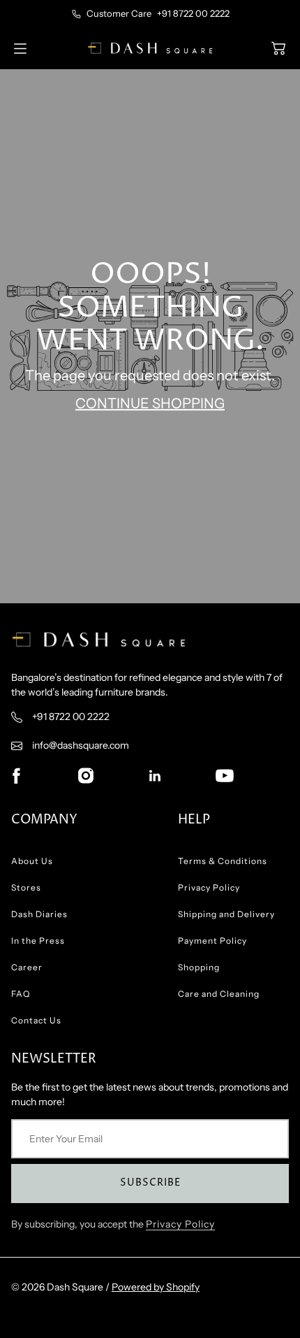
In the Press (38, 940)
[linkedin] (155, 775)
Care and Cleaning (219, 993)
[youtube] (224, 775)
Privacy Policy (209, 887)
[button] (278, 48)
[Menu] (20, 48)
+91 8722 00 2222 (193, 13)
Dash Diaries (39, 914)
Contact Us (36, 1020)
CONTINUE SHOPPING (150, 404)
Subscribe (150, 1182)
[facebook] (16, 775)
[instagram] (85, 775)
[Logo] (150, 48)
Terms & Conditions (222, 861)
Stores (26, 887)
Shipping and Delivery (226, 914)
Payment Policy (212, 940)
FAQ (20, 993)
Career (27, 967)
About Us (32, 861)
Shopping (199, 967)
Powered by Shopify (156, 1287)
